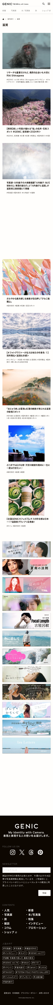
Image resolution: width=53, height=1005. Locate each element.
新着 (31, 910)
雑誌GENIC (31, 948)
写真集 (19, 948)
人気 (7, 910)
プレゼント (26, 977)
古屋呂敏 (39, 977)
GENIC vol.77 (37, 953)
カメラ (23, 953)
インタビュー (35, 923)
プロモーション (37, 928)
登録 (44, 893)
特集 (31, 919)
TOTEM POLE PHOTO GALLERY (33, 972)
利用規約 (16, 993)
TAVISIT (9, 972)
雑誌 (7, 923)
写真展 (8, 914)
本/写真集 (34, 914)
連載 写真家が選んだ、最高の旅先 (19, 958)
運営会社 (7, 993)
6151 (37, 963)
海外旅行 (20, 967)
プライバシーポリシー (12, 882)
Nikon (26, 963)
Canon (32, 967)
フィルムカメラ (11, 977)
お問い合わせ (44, 993)
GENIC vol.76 (11, 963)
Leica (43, 967)
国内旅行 (9, 982)
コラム (8, 928)
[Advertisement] (26, 226)
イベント (8, 967)
